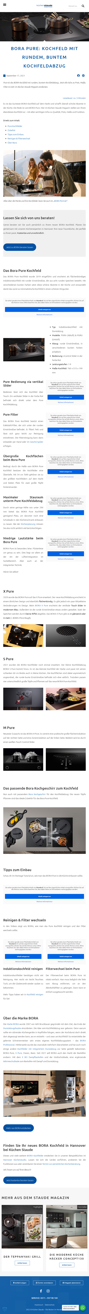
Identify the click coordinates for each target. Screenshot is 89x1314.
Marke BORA (13, 1024)
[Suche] (83, 5)
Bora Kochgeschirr (37, 794)
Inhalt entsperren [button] (44, 309)
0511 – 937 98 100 (49, 1298)
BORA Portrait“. (61, 201)
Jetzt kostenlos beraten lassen (20, 1180)
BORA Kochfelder (35, 1155)
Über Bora (12, 142)
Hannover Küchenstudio (14, 1159)
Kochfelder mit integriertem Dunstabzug (36, 1048)
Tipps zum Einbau (16, 134)
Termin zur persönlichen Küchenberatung (61, 1164)
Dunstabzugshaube (12, 1028)
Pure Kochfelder (15, 126)
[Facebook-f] (41, 1291)
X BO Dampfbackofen (32, 1057)
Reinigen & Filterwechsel (19, 138)
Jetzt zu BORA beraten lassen (19, 247)
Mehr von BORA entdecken (18, 1128)
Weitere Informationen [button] (44, 314)
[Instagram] (48, 1291)
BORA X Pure (41, 605)
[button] (4, 4)
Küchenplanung (28, 524)
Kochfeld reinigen (35, 994)
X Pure (18, 1053)
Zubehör (11, 130)
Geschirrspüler (36, 441)
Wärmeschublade (11, 1061)
